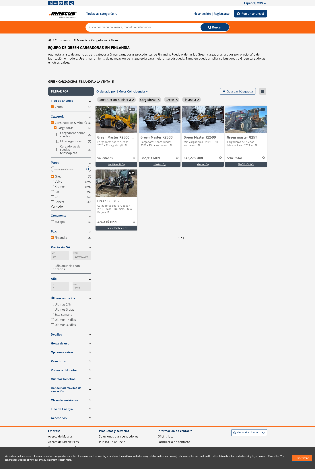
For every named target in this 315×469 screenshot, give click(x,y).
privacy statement (48, 459)
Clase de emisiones (64, 400)
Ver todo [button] (57, 206)
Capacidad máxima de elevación (66, 390)
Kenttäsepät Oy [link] (116, 164)
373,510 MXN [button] (107, 222)
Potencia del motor (64, 370)
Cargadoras (99, 40)
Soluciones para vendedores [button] (118, 436)
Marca (55, 162)
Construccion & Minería (71, 40)
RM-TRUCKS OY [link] (246, 164)
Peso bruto (58, 361)
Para (75, 284)
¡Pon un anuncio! (252, 14)
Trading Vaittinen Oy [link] (116, 228)
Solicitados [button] (105, 158)
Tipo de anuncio (62, 100)
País (54, 231)
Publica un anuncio (112, 442)
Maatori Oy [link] (159, 164)
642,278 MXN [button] (193, 158)
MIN (53, 253)
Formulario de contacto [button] (174, 442)
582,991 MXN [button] (150, 158)
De (53, 284)
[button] (71, 91)
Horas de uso (60, 343)
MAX (75, 253)
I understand (302, 458)
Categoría (57, 116)
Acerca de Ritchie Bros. (63, 442)
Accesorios (59, 418)
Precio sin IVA (60, 247)
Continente (58, 215)
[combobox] (233, 432)
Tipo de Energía (62, 409)
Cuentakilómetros (63, 379)
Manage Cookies (17, 459)
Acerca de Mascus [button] (60, 436)
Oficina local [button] (166, 436)
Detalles (56, 334)
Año (54, 278)
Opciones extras (62, 352)
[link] (116, 119)
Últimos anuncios (63, 298)
